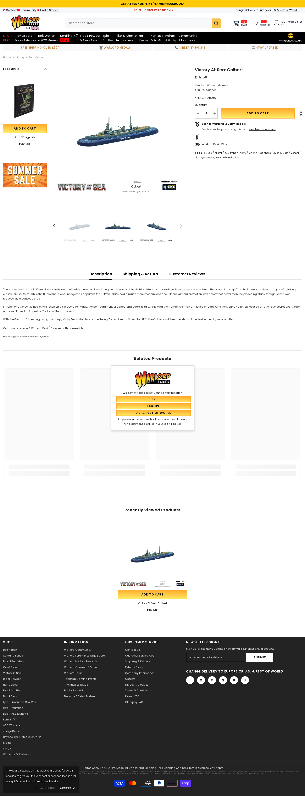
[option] (117, 131)
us (286, 153)
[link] (25, 175)
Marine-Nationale (260, 153)
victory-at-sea (204, 157)
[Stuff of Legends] (25, 101)
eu (226, 153)
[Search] (143, 23)
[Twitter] (245, 680)
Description (100, 273)
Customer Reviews (186, 273)
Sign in (284, 23)
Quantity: (201, 105)
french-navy (238, 153)
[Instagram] (201, 680)
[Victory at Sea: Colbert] (152, 554)
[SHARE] (298, 114)
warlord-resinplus (227, 157)
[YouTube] (234, 680)
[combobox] (138, 23)
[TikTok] (223, 680)
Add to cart (25, 128)
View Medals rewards (262, 129)
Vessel (295, 153)
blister (218, 153)
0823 (209, 153)
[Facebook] (190, 680)
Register (296, 22)
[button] (54, 226)
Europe (263, 10)
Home (7, 57)
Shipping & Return (140, 273)
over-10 (278, 153)
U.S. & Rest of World (284, 10)
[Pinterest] (212, 680)
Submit (260, 657)
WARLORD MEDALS (290, 40)
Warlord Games (217, 85)
